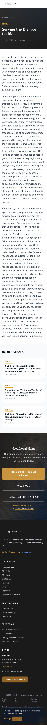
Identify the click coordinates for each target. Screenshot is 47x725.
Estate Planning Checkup (12, 629)
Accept (17, 719)
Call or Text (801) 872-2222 (24, 497)
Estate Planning (8, 613)
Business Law (7, 609)
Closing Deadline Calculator (13, 637)
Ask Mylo (25, 486)
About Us (6, 571)
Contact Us (6, 579)
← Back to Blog (8, 18)
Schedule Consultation (11, 595)
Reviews (5, 583)
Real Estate (6, 617)
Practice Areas (8, 567)
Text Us (27, 552)
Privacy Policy (5, 700)
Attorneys (6, 575)
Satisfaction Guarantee (33, 700)
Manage (7, 719)
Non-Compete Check (10, 641)
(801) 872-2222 (12, 552)
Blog (4, 587)
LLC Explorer (7, 633)
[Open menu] (43, 3)
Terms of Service (18, 700)
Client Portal (7, 591)
